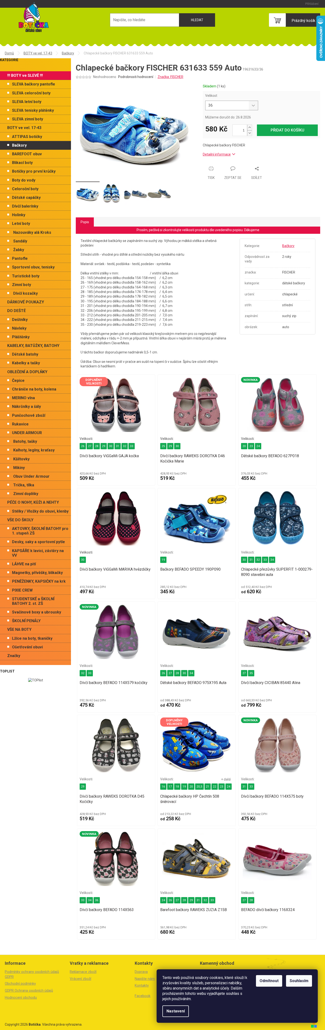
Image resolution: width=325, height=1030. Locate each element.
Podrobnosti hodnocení (135, 77)
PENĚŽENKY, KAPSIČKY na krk (39, 581)
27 (89, 446)
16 (163, 786)
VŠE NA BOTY (19, 629)
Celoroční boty (25, 189)
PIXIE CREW (22, 590)
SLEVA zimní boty (27, 119)
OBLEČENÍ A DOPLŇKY (27, 372)
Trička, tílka (23, 485)
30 (110, 446)
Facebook (142, 996)
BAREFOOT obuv (27, 154)
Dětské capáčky (26, 197)
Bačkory (19, 145)
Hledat (197, 20)
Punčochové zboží (28, 415)
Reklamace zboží (83, 972)
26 (82, 446)
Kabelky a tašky (26, 363)
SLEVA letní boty (26, 101)
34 (272, 559)
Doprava (141, 972)
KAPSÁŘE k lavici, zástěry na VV (38, 553)
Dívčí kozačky (25, 293)
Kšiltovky (21, 459)
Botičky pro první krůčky (34, 171)
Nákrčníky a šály (26, 406)
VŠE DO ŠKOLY (20, 520)
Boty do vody (23, 180)
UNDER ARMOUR (27, 432)
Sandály (20, 241)
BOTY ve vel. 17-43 (24, 127)
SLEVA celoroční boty (31, 93)
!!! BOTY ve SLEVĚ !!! (25, 75)
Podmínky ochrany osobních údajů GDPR (32, 974)
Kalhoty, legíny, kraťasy (34, 450)
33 (131, 446)
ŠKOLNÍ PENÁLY (26, 621)
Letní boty (21, 223)
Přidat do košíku (287, 130)
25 (163, 446)
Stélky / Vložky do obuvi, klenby (40, 511)
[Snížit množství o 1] (249, 133)
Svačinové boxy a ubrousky (36, 612)
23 (251, 446)
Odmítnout (269, 980)
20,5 (199, 786)
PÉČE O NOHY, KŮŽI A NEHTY (33, 502)
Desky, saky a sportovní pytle (38, 542)
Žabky (18, 250)
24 (258, 446)
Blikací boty (22, 162)
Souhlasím (299, 980)
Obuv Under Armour (31, 476)
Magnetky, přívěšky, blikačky (37, 572)
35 (251, 673)
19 (163, 559)
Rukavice (20, 424)
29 (103, 446)
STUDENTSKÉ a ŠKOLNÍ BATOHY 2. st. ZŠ (33, 601)
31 (117, 446)
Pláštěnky (21, 337)
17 (170, 786)
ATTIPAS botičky (27, 136)
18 (177, 786)
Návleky (19, 328)
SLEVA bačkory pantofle (33, 84)
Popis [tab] (85, 222)
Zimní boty (21, 284)
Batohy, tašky (25, 441)
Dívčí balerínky (25, 206)
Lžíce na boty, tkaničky (32, 638)
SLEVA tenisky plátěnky (33, 110)
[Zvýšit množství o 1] (249, 127)
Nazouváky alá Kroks (32, 232)
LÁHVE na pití (24, 564)
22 (214, 786)
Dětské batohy (25, 354)
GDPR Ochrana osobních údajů (29, 990)
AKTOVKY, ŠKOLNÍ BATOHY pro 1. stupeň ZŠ (40, 530)
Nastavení (175, 1011)
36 (96, 900)
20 (244, 446)
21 (207, 786)
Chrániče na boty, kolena (34, 389)
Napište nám (145, 979)
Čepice (18, 380)
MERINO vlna (23, 398)
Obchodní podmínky (20, 983)
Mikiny (19, 467)
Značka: (170, 77)
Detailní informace (217, 154)
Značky (13, 655)
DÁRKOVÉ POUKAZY (25, 302)
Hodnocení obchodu (21, 997)
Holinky (18, 215)
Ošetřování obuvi (27, 647)
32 (124, 446)
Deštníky (20, 319)
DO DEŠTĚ (16, 310)
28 (96, 446)
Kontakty (142, 985)
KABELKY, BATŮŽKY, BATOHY (33, 345)
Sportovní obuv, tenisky (33, 267)
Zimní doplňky (25, 493)
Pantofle (20, 258)
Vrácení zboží (80, 979)
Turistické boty (25, 276)
